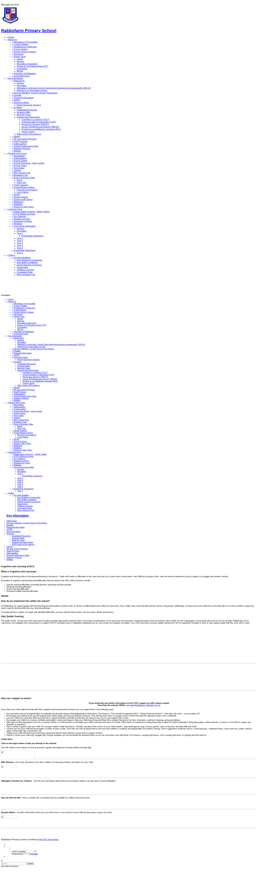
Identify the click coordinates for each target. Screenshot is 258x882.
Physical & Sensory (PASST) (35, 124)
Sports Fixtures (21, 197)
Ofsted (17, 136)
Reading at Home (22, 219)
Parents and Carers (17, 153)
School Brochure (22, 76)
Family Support (21, 185)
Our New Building (22, 258)
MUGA (20, 71)
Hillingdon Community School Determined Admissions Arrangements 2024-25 (54, 88)
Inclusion (18, 107)
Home (11, 37)
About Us (12, 39)
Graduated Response (27, 110)
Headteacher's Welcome (25, 47)
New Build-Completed (27, 262)
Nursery (20, 61)
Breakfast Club (21, 175)
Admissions (19, 81)
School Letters (20, 161)
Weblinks (18, 204)
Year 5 (20, 245)
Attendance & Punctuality (25, 42)
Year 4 (20, 243)
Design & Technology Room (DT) (32, 66)
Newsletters (19, 156)
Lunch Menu (22, 192)
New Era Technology (48, 839)
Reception (21, 86)
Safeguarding (20, 144)
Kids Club (21, 182)
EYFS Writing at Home (24, 214)
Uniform (17, 170)
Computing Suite (25, 272)
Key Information (15, 78)
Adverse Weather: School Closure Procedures (35, 93)
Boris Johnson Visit (26, 274)
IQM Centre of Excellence (29, 134)
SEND (17, 195)
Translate (33, 854)
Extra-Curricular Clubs (24, 178)
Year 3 (20, 241)
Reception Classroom (27, 64)
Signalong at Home (23, 221)
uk (159, 705)
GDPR (17, 100)
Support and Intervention (28, 117)
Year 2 (20, 238)
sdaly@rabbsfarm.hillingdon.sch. (144, 705)
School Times (20, 165)
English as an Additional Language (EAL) (41, 129)
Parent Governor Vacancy (29, 105)
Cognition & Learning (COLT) (35, 119)
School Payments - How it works (29, 163)
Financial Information (24, 98)
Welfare (17, 151)
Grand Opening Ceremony (29, 265)
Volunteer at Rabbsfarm (25, 73)
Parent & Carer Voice (24, 207)
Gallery (11, 255)
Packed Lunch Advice (27, 190)
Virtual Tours (20, 56)
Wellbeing (18, 202)
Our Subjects (20, 216)
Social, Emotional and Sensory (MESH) (40, 127)
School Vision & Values (25, 52)
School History (21, 49)
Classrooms (22, 267)
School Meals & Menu (24, 187)
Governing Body (21, 102)
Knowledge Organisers (32, 236)
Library (20, 59)
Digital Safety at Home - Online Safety (32, 212)
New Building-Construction (29, 260)
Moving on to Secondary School (32, 90)
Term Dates (19, 168)
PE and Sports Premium (25, 139)
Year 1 (20, 233)
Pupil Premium (21, 141)
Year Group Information (25, 226)
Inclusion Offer (23, 112)
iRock (19, 180)
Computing (22, 69)
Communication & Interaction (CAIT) (39, 122)
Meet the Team (24, 115)
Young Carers (28, 132)
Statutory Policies (22, 149)
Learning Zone (15, 209)
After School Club (21, 173)
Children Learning (25, 270)
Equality (17, 95)
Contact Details (21, 44)
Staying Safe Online (23, 199)
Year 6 (20, 248)
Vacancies (19, 54)
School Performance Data (26, 146)
